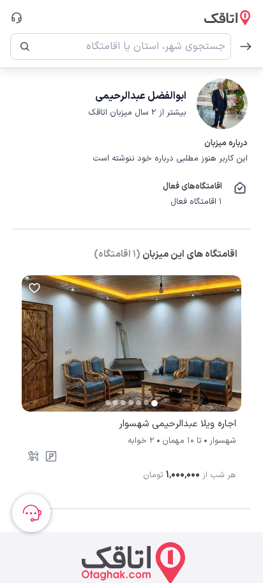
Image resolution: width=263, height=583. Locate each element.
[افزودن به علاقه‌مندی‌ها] (34, 288)
